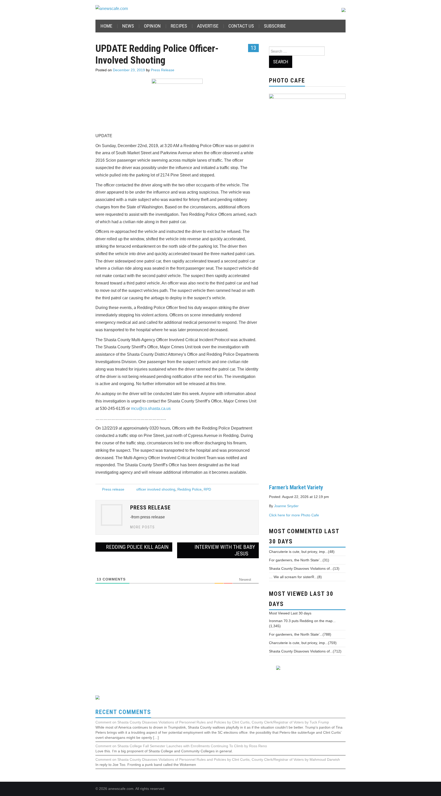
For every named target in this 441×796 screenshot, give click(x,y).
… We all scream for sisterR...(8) (295, 577)
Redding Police (189, 489)
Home (106, 26)
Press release (113, 489)
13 (253, 47)
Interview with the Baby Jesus (224, 550)
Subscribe (275, 26)
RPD (207, 489)
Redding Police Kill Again (136, 547)
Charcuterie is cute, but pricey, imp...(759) (303, 643)
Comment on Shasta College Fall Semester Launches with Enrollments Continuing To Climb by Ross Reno (181, 746)
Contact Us (241, 26)
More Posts (142, 527)
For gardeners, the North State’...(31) (299, 560)
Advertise (207, 26)
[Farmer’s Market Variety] (307, 284)
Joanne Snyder (286, 506)
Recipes (179, 26)
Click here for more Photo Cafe (294, 515)
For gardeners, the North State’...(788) (300, 634)
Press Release (162, 70)
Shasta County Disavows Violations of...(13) (304, 568)
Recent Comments (123, 712)
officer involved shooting (155, 489)
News (128, 26)
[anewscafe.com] (111, 8)
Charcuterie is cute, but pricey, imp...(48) (302, 552)
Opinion (152, 26)
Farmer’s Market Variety (296, 487)
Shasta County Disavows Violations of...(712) (305, 651)
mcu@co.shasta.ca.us (151, 408)
